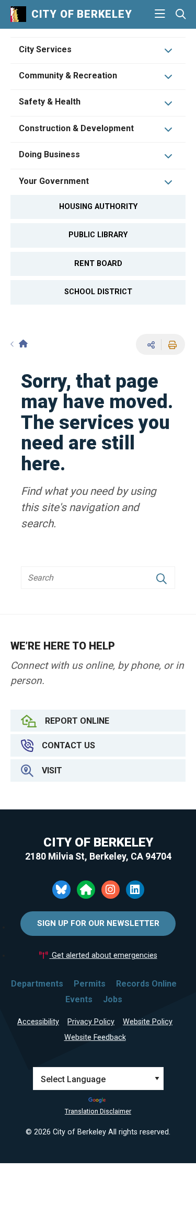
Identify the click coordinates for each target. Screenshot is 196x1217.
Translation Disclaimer (98, 1111)
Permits (90, 984)
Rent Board (98, 263)
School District (98, 291)
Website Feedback (95, 1037)
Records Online (146, 984)
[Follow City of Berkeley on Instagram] (110, 889)
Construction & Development (76, 128)
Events (79, 999)
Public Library (98, 234)
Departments (37, 984)
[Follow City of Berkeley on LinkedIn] (135, 889)
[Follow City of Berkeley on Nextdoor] (86, 889)
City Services (45, 49)
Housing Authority (98, 206)
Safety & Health (49, 102)
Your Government (54, 181)
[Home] (19, 344)
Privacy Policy (90, 1021)
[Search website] (181, 14)
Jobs (112, 999)
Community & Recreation (68, 75)
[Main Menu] (160, 14)
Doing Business (49, 154)
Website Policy (147, 1021)
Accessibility (38, 1021)
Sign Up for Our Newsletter (98, 923)
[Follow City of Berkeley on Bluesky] (61, 889)
